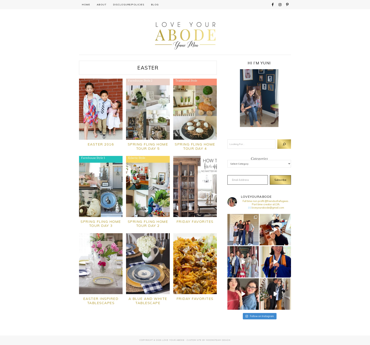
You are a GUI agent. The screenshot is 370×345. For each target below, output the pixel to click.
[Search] (284, 144)
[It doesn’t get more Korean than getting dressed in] (243, 262)
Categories (259, 158)
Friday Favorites (195, 221)
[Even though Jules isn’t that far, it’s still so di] (275, 229)
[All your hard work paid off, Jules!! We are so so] (275, 262)
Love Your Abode (185, 35)
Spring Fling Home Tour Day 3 (101, 223)
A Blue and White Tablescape (148, 300)
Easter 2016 (101, 144)
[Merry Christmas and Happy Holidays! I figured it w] (243, 229)
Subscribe (280, 179)
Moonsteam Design (218, 340)
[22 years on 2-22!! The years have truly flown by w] (275, 294)
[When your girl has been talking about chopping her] (243, 294)
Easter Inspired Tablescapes (101, 300)
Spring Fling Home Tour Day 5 (148, 146)
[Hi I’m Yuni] (259, 98)
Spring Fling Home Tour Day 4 (195, 146)
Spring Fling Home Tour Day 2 (148, 223)
